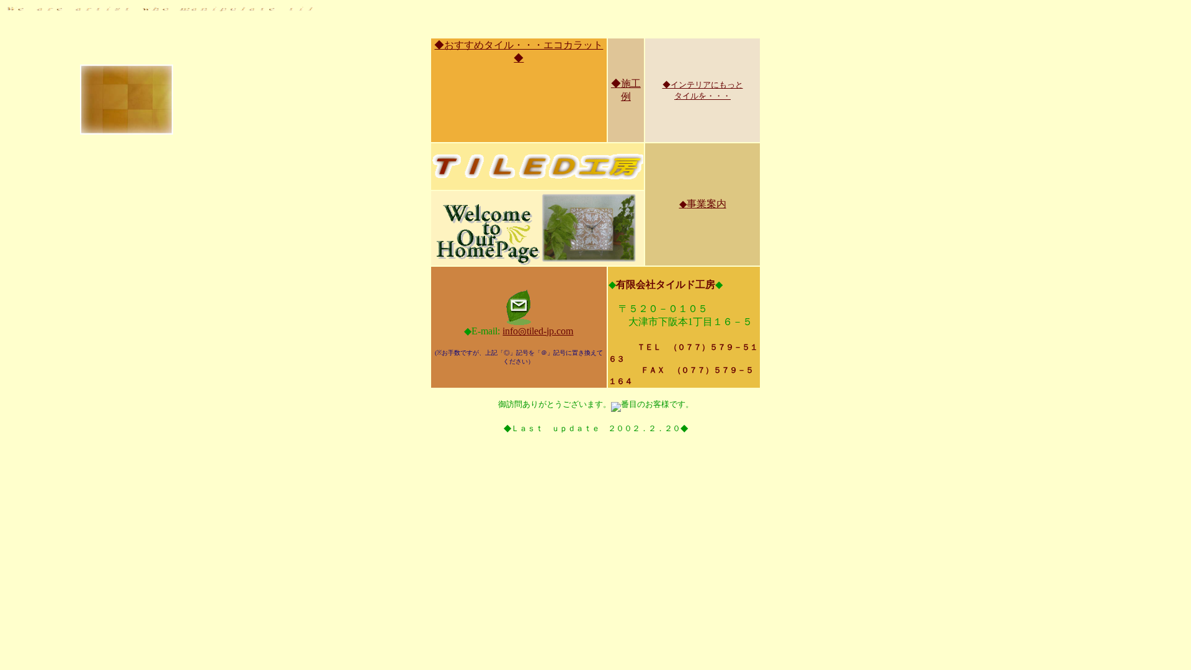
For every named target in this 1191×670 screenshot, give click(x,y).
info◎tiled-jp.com (537, 331)
